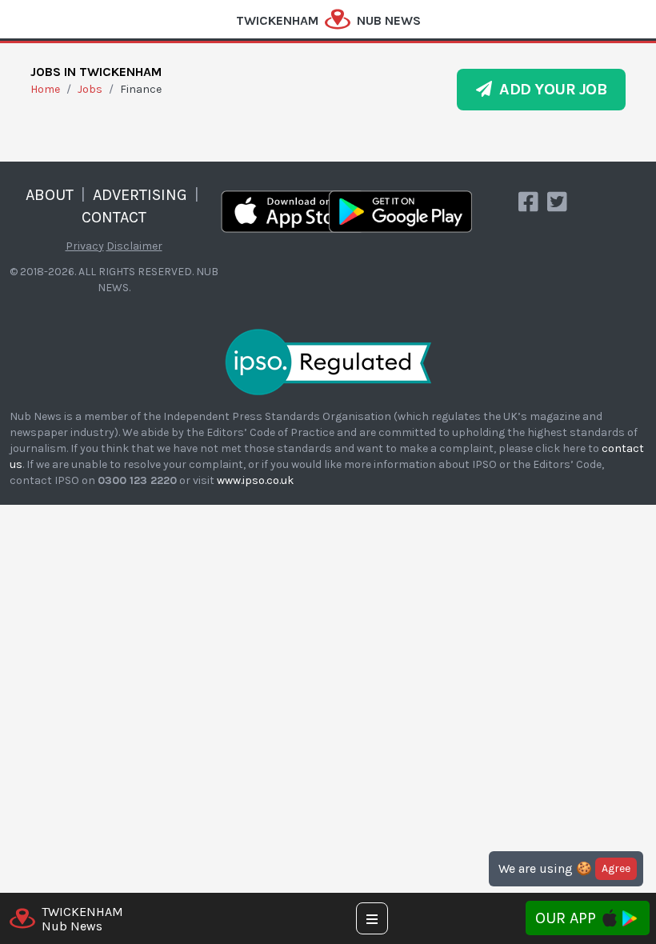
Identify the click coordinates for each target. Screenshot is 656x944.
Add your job (549, 89)
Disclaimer (134, 246)
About (50, 195)
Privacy (85, 246)
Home (45, 89)
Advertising (140, 195)
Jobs (90, 89)
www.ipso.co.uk (255, 480)
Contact (114, 217)
